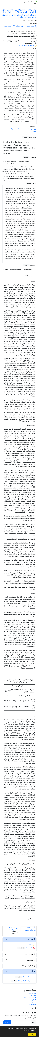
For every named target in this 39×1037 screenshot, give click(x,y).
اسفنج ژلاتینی (12, 128)
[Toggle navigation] (20, 4)
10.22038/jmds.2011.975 (25, 45)
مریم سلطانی (20, 26)
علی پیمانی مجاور (32, 26)
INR (34, 131)
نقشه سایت (32, 1004)
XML (30, 944)
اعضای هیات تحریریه (30, 997)
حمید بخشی (7, 26)
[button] (21, 1030)
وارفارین (33, 128)
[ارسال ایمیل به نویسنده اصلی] (14, 25)
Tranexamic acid (23, 128)
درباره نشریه (32, 995)
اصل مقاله (29, 275)
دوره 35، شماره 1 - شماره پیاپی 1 (12, 928)
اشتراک (7, 1022)
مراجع (31, 918)
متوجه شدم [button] (32, 1034)
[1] (34, 483)
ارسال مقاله (32, 999)
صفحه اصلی (32, 993)
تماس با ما (33, 1001)
